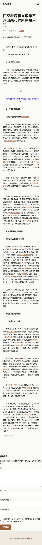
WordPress (28, 538)
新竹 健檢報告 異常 (11, 148)
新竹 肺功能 (27, 221)
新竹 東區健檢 (15, 213)
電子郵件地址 (5, 500)
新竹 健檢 (32, 159)
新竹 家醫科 (35, 340)
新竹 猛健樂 (33, 196)
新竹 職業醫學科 (27, 268)
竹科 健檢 (23, 263)
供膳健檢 (15, 72)
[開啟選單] (38, 4)
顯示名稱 (4, 490)
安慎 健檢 (11, 249)
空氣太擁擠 (7, 4)
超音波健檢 (25, 117)
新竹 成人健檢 (12, 332)
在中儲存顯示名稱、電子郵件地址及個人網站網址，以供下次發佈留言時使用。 (21, 520)
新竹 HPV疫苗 (9, 215)
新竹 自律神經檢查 (13, 276)
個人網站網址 (4, 509)
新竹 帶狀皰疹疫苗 (23, 342)
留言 (2, 468)
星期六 (21, 31)
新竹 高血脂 (29, 207)
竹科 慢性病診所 (10, 141)
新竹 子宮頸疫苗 (24, 255)
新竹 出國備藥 (22, 292)
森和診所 (25, 274)
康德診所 (6, 162)
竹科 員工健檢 (31, 167)
